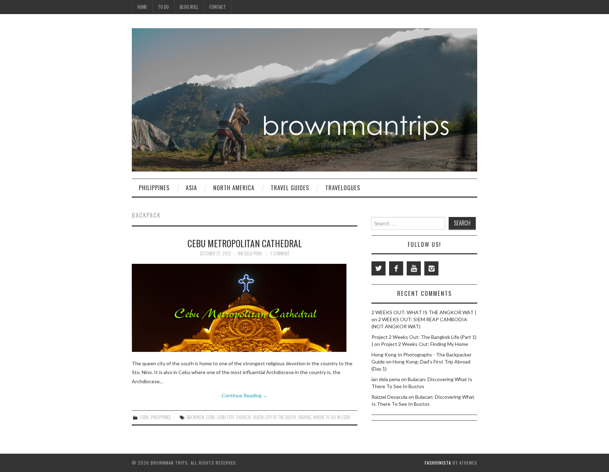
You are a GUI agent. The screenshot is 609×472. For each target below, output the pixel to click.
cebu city (225, 417)
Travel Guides (290, 187)
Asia (191, 187)
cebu (210, 417)
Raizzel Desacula (389, 397)
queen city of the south (274, 417)
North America (233, 187)
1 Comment (279, 253)
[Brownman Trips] (304, 99)
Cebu (144, 417)
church (243, 417)
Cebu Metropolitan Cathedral (244, 243)
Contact (217, 7)
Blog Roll (189, 7)
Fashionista (438, 462)
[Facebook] (396, 268)
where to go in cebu (331, 417)
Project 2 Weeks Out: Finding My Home (424, 344)
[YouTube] (414, 268)
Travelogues (342, 187)
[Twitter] (378, 268)
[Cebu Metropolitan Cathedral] (244, 308)
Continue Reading (244, 395)
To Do (163, 7)
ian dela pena (250, 253)
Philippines (154, 187)
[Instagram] (431, 268)
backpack (195, 417)
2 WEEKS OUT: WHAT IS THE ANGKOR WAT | (423, 312)
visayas (304, 417)
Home (142, 7)
